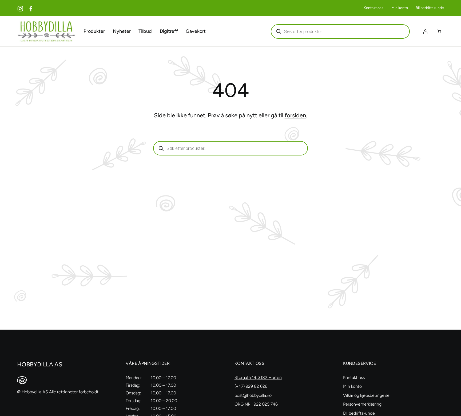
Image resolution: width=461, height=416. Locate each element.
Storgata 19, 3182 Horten (258, 377)
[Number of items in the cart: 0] (439, 31)
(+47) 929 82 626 (251, 386)
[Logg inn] (425, 31)
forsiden (295, 115)
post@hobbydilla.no (253, 395)
